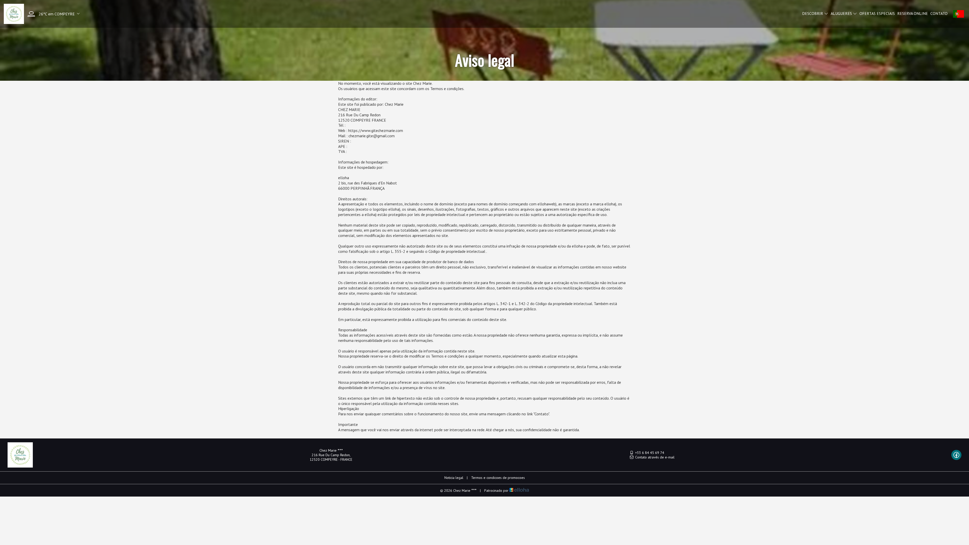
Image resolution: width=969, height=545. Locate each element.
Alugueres (842, 13)
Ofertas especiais (877, 13)
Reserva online (912, 13)
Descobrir (813, 13)
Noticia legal (453, 477)
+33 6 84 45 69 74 (649, 452)
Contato (939, 13)
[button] (52, 14)
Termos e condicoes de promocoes (498, 477)
